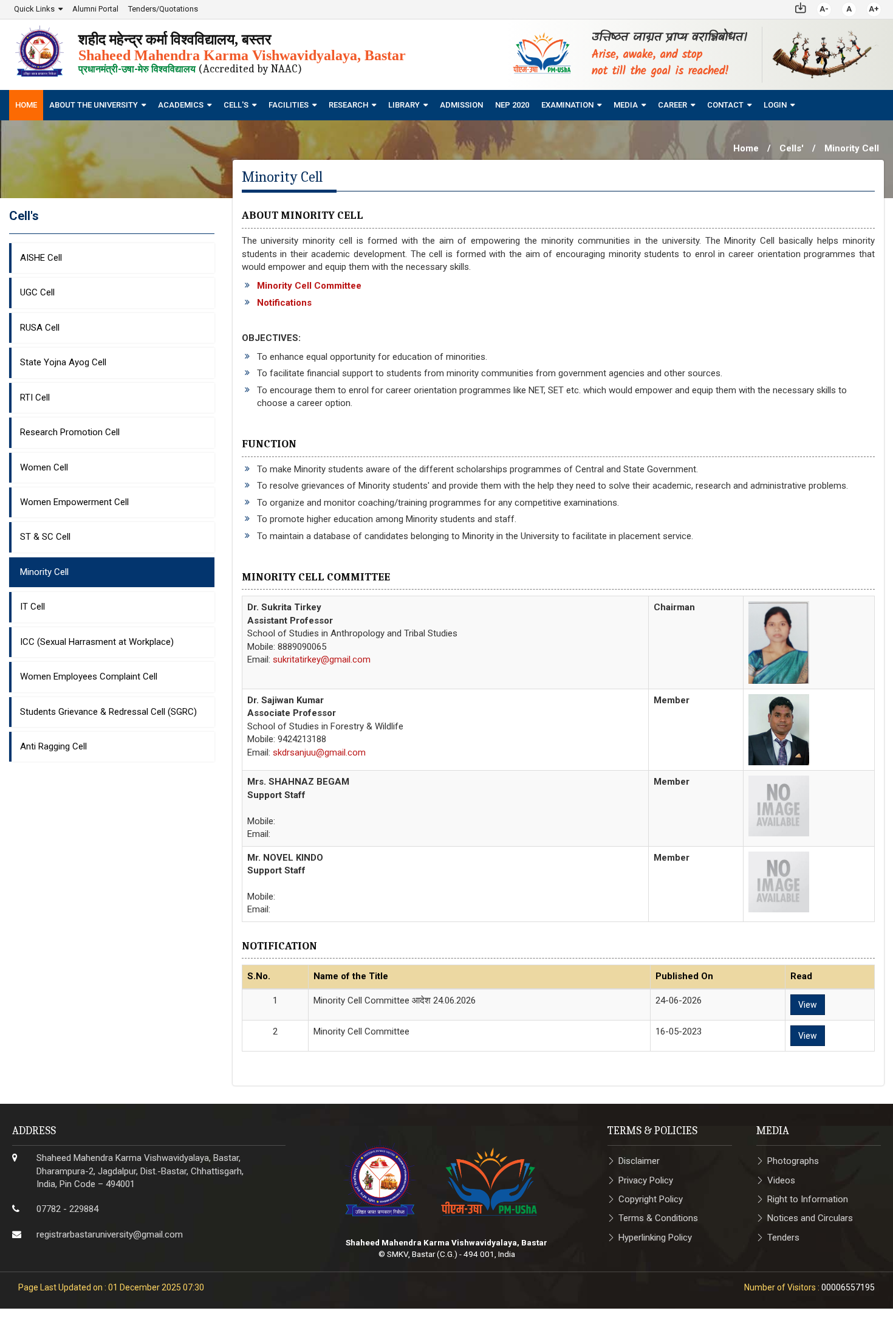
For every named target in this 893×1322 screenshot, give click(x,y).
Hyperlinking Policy (655, 1237)
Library (404, 104)
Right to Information (807, 1199)
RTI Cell (35, 397)
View (807, 1005)
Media (626, 104)
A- (824, 8)
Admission (461, 104)
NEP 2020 (512, 104)
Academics (181, 104)
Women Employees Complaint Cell (88, 676)
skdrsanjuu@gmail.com (319, 752)
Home (26, 104)
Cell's (236, 104)
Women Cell (44, 467)
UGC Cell (37, 292)
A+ (874, 8)
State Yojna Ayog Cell (63, 362)
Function (269, 444)
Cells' (791, 148)
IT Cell (32, 606)
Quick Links (34, 8)
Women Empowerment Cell (74, 502)
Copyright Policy (650, 1199)
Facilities (289, 104)
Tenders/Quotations (163, 8)
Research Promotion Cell (70, 432)
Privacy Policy (645, 1180)
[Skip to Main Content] (801, 7)
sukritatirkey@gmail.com (322, 659)
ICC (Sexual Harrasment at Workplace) (97, 641)
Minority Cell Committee (309, 285)
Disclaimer (639, 1160)
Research (348, 104)
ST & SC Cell (45, 536)
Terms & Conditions (658, 1218)
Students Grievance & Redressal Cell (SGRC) (108, 711)
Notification (279, 946)
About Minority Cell (302, 215)
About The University (93, 104)
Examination (567, 104)
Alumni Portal (95, 8)
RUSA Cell (40, 327)
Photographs (793, 1160)
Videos (781, 1180)
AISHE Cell (41, 257)
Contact (725, 104)
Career (672, 104)
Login (775, 104)
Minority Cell (44, 571)
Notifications (284, 302)
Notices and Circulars (810, 1218)
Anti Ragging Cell (53, 746)
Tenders (783, 1237)
